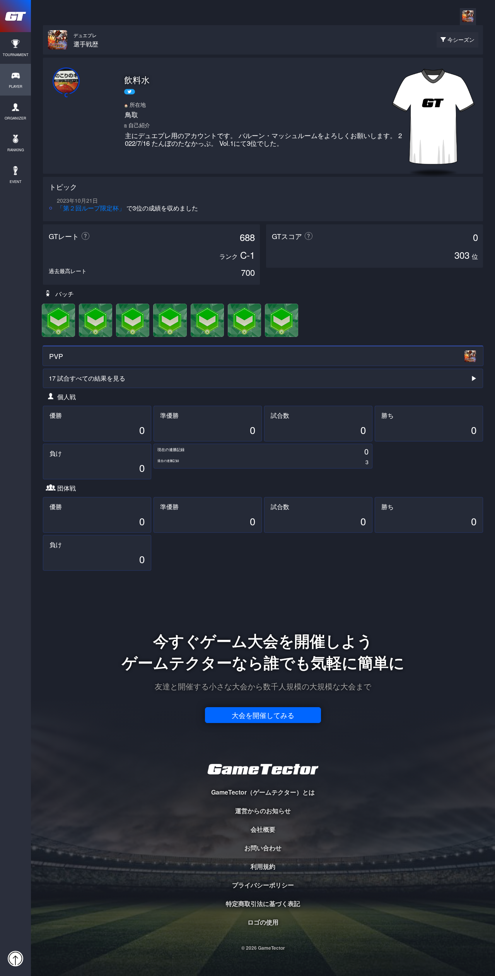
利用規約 (263, 866)
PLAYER (15, 86)
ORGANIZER (15, 118)
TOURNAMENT (16, 54)
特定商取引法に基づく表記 (263, 903)
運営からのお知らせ (263, 810)
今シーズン (461, 39)
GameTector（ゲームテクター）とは (263, 792)
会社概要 (263, 829)
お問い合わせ (263, 847)
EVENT (16, 181)
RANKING (15, 150)
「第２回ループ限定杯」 (91, 207)
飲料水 (137, 79)
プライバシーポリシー (263, 884)
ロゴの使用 (263, 922)
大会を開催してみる (263, 715)
